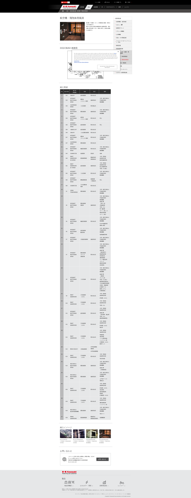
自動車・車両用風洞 (122, 56)
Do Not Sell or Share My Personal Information (107, 67)
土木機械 (118, 34)
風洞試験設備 (73, 11)
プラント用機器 (120, 31)
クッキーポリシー (118, 493)
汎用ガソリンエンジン (121, 69)
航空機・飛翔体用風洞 (122, 59)
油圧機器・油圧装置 (121, 21)
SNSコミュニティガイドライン (108, 493)
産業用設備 (69, 11)
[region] (96, 60)
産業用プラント (120, 28)
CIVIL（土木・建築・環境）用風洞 (123, 52)
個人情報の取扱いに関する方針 (87, 493)
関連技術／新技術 (121, 62)
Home (63, 11)
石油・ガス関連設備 (121, 37)
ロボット (118, 24)
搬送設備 (118, 45)
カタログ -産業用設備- (121, 72)
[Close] (118, 51)
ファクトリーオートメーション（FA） (123, 41)
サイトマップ (78, 493)
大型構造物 (119, 66)
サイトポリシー (98, 493)
